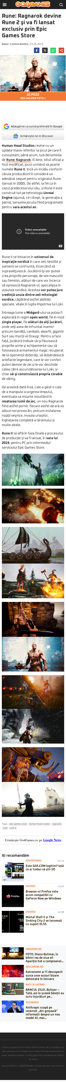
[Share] (4, 1024)
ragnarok (56, 824)
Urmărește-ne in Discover (36, 136)
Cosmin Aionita (19, 44)
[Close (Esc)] (1, 1024)
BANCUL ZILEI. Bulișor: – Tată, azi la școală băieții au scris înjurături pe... (45, 993)
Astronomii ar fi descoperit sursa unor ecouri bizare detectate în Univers (44, 975)
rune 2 (13, 828)
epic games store (18, 824)
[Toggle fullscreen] (7, 1024)
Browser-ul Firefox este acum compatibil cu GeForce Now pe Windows (43, 895)
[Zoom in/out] (10, 1024)
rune (5, 828)
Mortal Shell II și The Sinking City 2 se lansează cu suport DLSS (44, 921)
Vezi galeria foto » (33, 96)
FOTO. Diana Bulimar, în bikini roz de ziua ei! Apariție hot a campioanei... (45, 958)
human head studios (39, 824)
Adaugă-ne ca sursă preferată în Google (36, 126)
